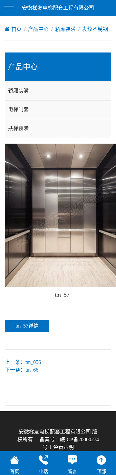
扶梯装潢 (18, 128)
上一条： (23, 362)
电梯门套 (18, 109)
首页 (16, 29)
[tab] (58, 90)
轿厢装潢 (65, 29)
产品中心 (38, 29)
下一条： (21, 370)
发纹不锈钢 (95, 29)
